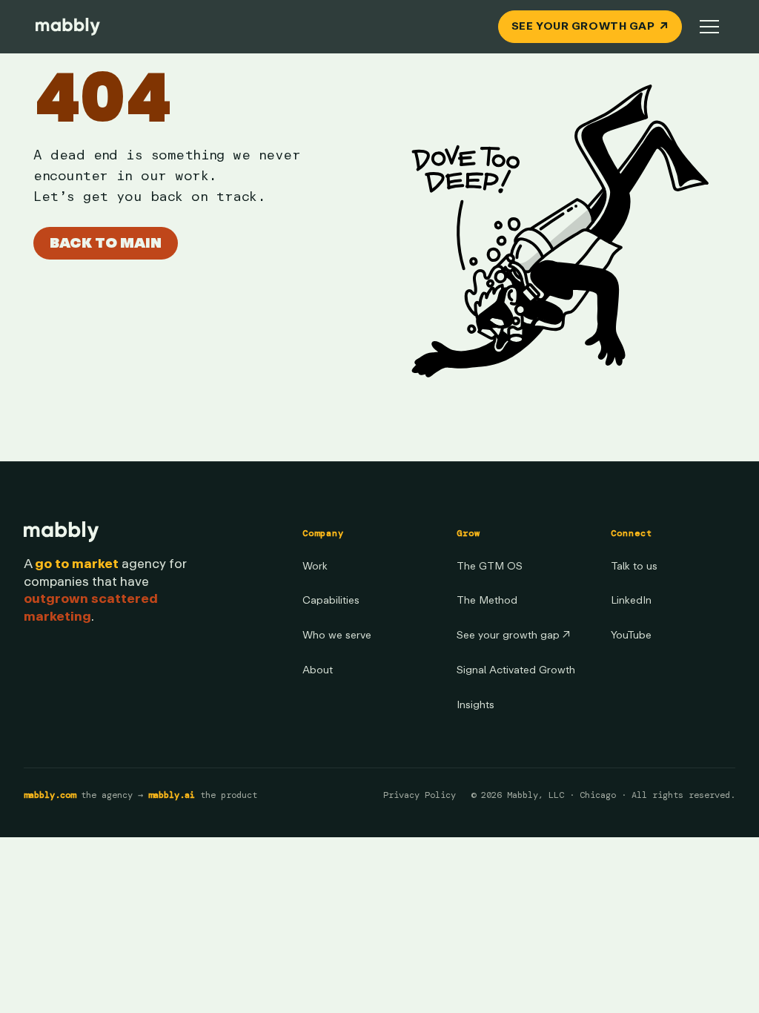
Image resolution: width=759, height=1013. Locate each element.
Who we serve (336, 635)
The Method (487, 600)
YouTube (631, 635)
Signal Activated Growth (516, 670)
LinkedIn (631, 600)
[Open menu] (709, 27)
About (317, 670)
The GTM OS (490, 566)
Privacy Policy (419, 795)
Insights (475, 704)
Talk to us (634, 566)
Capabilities (330, 600)
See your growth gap (513, 635)
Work (315, 566)
